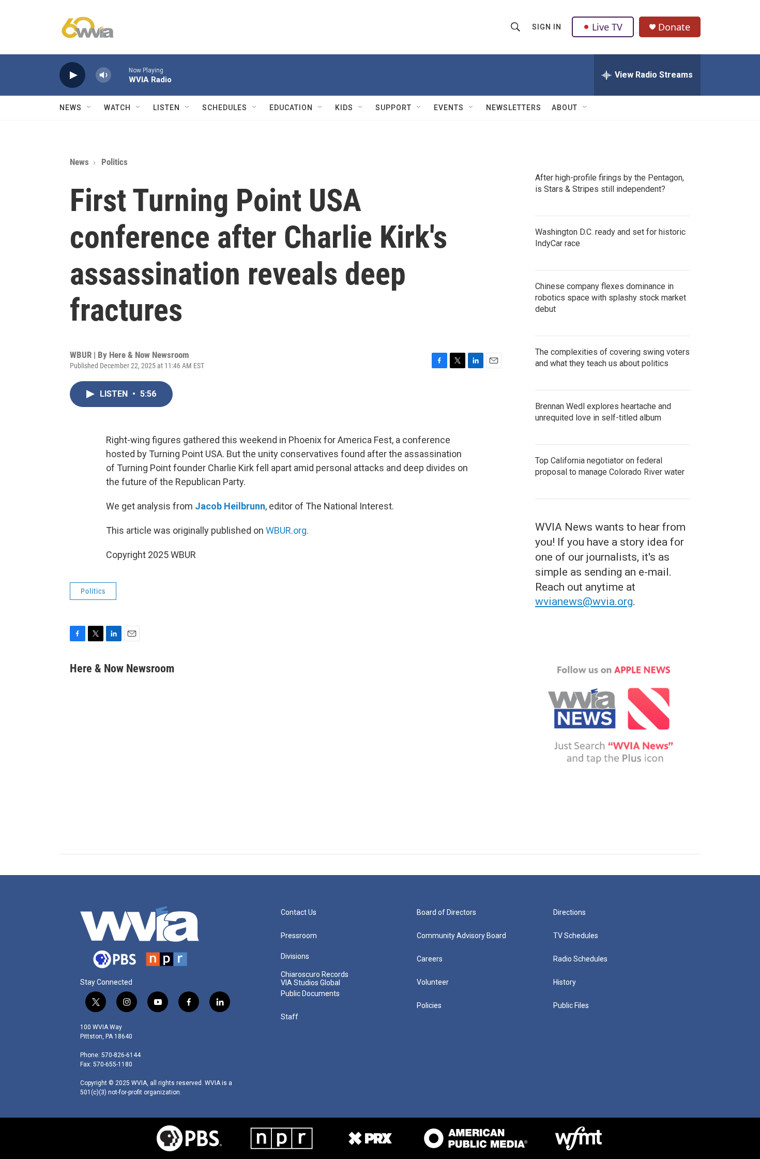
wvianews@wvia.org (584, 601)
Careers (430, 959)
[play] (72, 75)
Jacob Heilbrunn (230, 506)
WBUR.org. (287, 530)
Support (393, 107)
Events (449, 107)
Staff (289, 1017)
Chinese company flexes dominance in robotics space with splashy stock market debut (610, 297)
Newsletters (513, 107)
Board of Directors (446, 912)
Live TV (607, 27)
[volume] (103, 75)
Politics (114, 162)
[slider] (119, 74)
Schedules (224, 107)
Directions (569, 912)
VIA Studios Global (310, 983)
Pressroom (299, 936)
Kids (344, 107)
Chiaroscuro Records (314, 975)
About (564, 107)
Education (291, 107)
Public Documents (310, 994)
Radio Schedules (580, 959)
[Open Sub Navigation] (89, 107)
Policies (429, 1006)
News (70, 107)
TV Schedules (575, 936)
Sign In (546, 27)
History (564, 982)
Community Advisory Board (461, 936)
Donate (674, 27)
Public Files (571, 1006)
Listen (166, 107)
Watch (117, 107)
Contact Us (298, 912)
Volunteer (433, 982)
